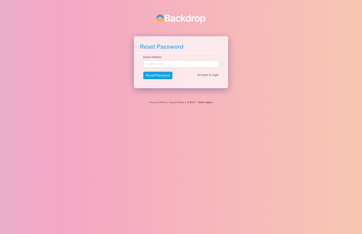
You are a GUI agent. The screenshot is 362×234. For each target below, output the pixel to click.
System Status (176, 102)
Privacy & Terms (157, 102)
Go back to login (208, 75)
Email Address (152, 57)
